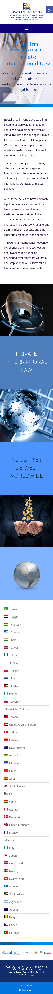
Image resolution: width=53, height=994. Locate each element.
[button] (26, 28)
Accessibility (26, 986)
